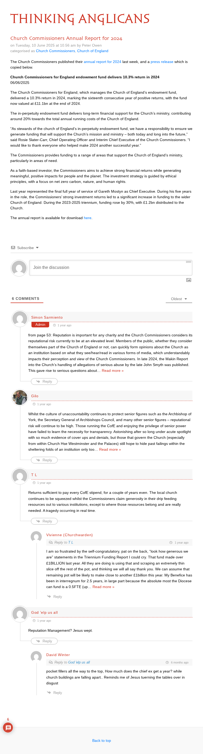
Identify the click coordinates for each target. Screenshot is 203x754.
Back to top (101, 740)
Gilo (35, 396)
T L (70, 542)
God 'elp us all (79, 662)
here (87, 218)
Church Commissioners (55, 51)
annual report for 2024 (102, 62)
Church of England (92, 51)
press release (162, 62)
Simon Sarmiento (47, 317)
